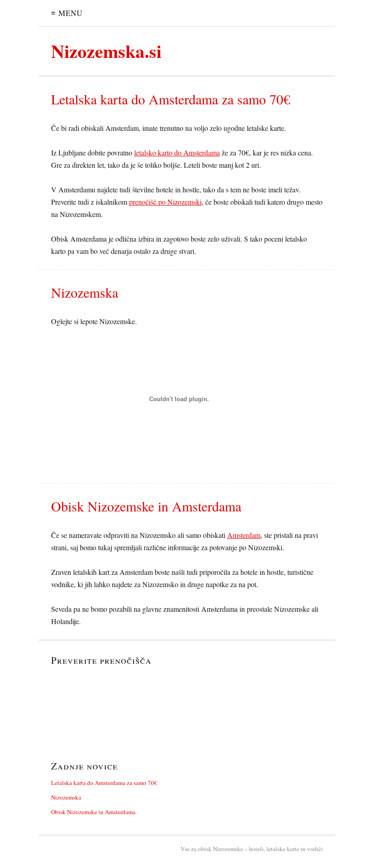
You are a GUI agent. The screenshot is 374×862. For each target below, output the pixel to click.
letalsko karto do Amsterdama (177, 152)
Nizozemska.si (106, 50)
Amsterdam (243, 535)
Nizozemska (66, 797)
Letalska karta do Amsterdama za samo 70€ (104, 783)
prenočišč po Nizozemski (165, 201)
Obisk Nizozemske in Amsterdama (93, 812)
